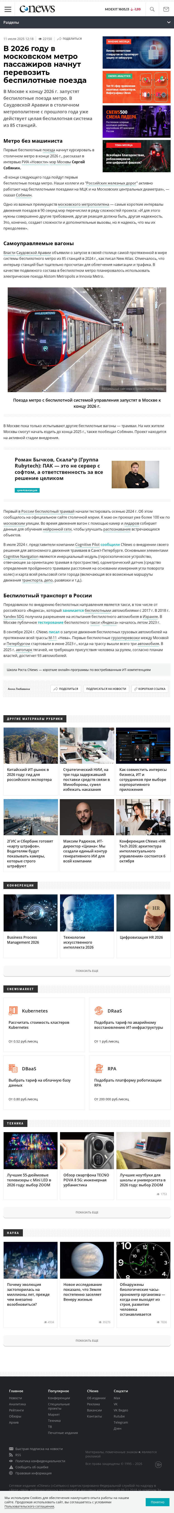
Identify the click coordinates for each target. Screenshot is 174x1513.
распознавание (117, 529)
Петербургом (18, 643)
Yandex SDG (13, 616)
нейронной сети (57, 529)
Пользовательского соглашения (29, 1506)
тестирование (50, 622)
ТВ (50, 1427)
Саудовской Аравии (33, 252)
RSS (18, 1455)
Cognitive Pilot (87, 544)
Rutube (119, 1416)
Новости (15, 1398)
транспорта (32, 580)
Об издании (96, 1398)
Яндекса (109, 622)
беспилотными (98, 610)
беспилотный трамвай (55, 511)
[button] (152, 9)
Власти (9, 252)
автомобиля (148, 643)
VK (116, 1404)
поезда (49, 149)
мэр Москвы (60, 161)
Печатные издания (63, 1433)
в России (26, 511)
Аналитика (17, 1404)
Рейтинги (16, 1410)
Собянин (23, 195)
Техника (54, 1420)
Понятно (157, 1502)
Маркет (54, 1414)
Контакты (94, 1416)
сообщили (110, 544)
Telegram (121, 1422)
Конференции (59, 1398)
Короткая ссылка (151, 689)
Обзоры (15, 1416)
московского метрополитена (83, 204)
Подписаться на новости (106, 689)
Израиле (150, 616)
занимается (73, 610)
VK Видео (121, 1410)
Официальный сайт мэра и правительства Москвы (133, 388)
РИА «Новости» (35, 161)
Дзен (117, 1428)
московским (14, 523)
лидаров (131, 523)
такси (95, 622)
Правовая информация (33, 1473)
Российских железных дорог (111, 183)
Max (117, 1398)
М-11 (52, 637)
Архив (14, 1422)
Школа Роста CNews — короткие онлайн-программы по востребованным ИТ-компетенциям (79, 670)
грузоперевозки (125, 637)
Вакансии (94, 1410)
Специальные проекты (59, 1406)
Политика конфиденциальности (40, 1461)
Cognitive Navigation (21, 556)
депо (48, 580)
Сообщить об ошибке (31, 1467)
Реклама (93, 1404)
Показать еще (87, 971)
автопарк (24, 649)
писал (54, 631)
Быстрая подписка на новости (39, 1449)
